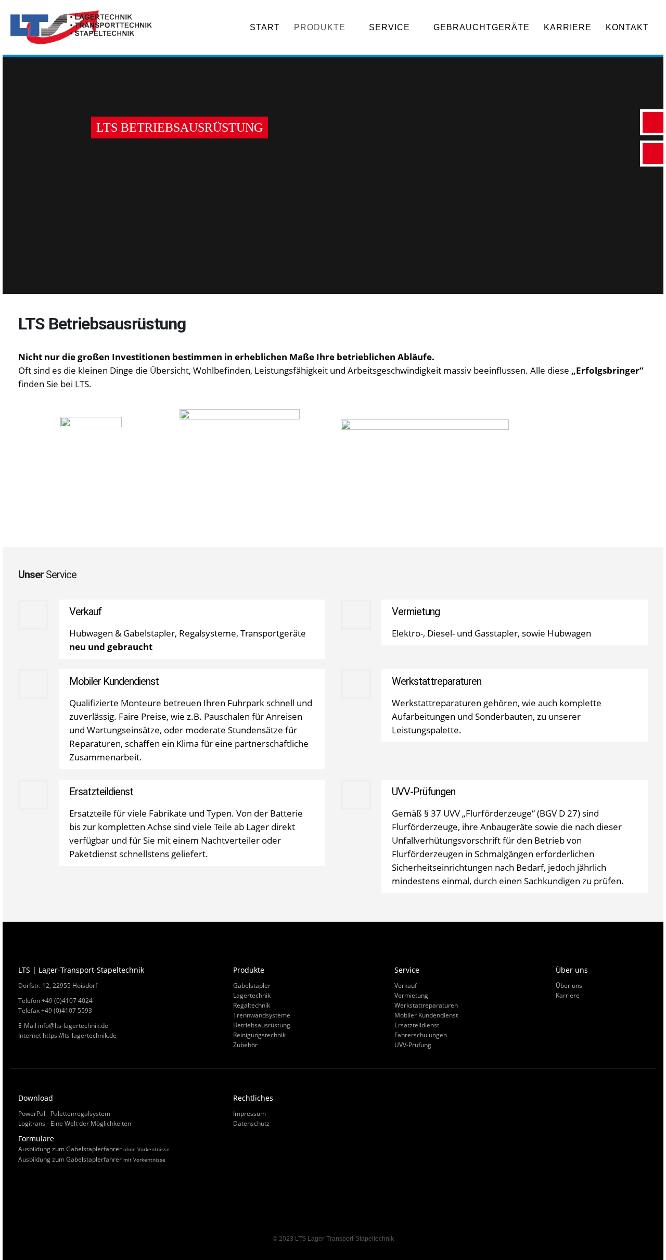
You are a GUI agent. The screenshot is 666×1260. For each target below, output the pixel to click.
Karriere (568, 27)
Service (389, 27)
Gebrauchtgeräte (481, 27)
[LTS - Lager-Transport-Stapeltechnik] (83, 27)
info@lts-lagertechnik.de (73, 1025)
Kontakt (627, 27)
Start (265, 27)
